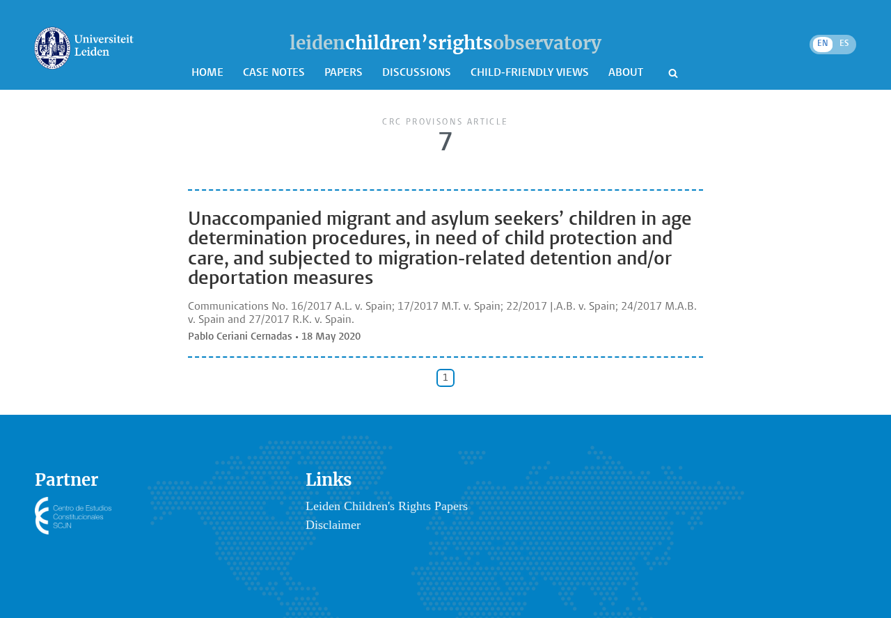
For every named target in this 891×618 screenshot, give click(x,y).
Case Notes (275, 73)
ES (844, 44)
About (627, 73)
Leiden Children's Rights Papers (387, 506)
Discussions (418, 73)
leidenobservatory (445, 42)
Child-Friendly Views (531, 73)
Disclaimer (333, 525)
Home (208, 73)
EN (822, 44)
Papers (344, 73)
